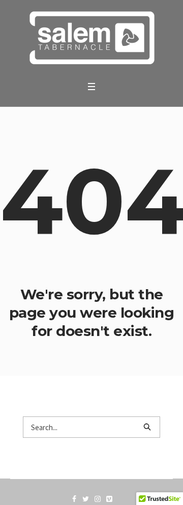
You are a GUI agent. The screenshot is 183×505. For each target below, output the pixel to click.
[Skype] (98, 499)
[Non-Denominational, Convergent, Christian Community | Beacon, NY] (91, 38)
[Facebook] (74, 499)
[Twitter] (86, 499)
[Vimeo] (109, 499)
